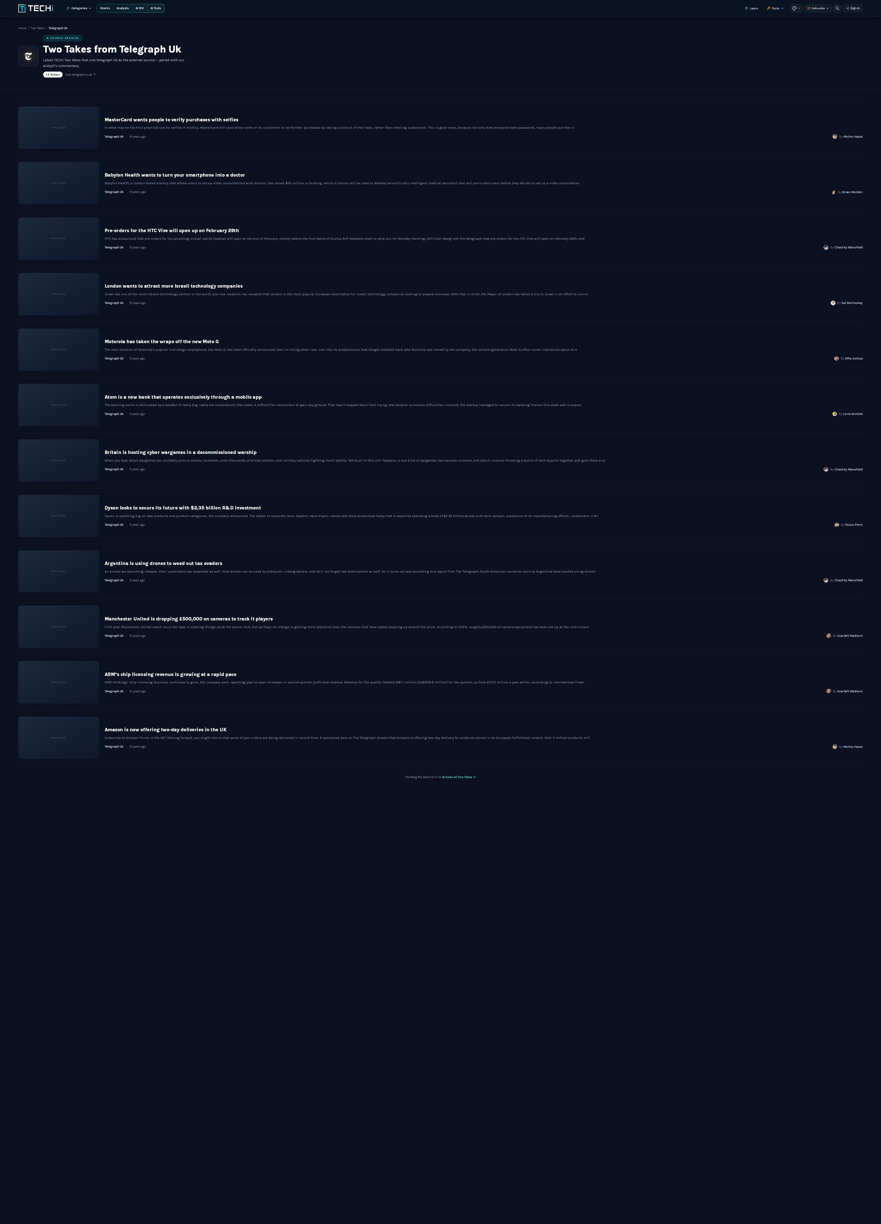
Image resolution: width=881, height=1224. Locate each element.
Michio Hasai (853, 137)
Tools (775, 8)
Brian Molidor (852, 192)
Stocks (105, 8)
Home (22, 28)
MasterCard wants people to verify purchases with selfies (171, 119)
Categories (79, 8)
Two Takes (38, 28)
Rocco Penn (854, 525)
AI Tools (156, 8)
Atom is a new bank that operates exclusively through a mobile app (183, 397)
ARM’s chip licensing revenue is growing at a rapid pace (170, 674)
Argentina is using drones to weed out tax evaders (163, 563)
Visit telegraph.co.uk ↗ (80, 74)
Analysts (123, 8)
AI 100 (140, 8)
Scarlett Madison (850, 636)
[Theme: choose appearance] (796, 8)
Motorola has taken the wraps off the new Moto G (162, 341)
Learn (754, 8)
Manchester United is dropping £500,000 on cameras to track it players (189, 619)
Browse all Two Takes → (459, 777)
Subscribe (818, 8)
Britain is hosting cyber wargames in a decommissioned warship (180, 452)
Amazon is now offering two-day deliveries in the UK (165, 729)
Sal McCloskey (852, 303)
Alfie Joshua (854, 358)
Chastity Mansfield (848, 247)
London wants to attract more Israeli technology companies (174, 286)
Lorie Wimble (853, 414)
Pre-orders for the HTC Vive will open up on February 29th (172, 230)
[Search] (837, 8)
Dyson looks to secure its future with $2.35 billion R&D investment (183, 508)
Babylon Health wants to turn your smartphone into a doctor (175, 175)
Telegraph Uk (114, 136)
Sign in (855, 8)
